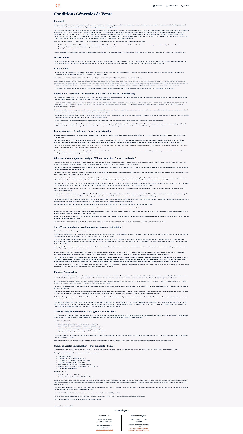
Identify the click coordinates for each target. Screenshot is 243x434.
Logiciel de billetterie (136, 419)
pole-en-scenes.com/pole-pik (104, 430)
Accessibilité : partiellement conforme (138, 430)
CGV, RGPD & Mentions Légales (139, 428)
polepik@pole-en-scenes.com (104, 425)
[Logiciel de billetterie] (138, 421)
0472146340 (104, 427)
